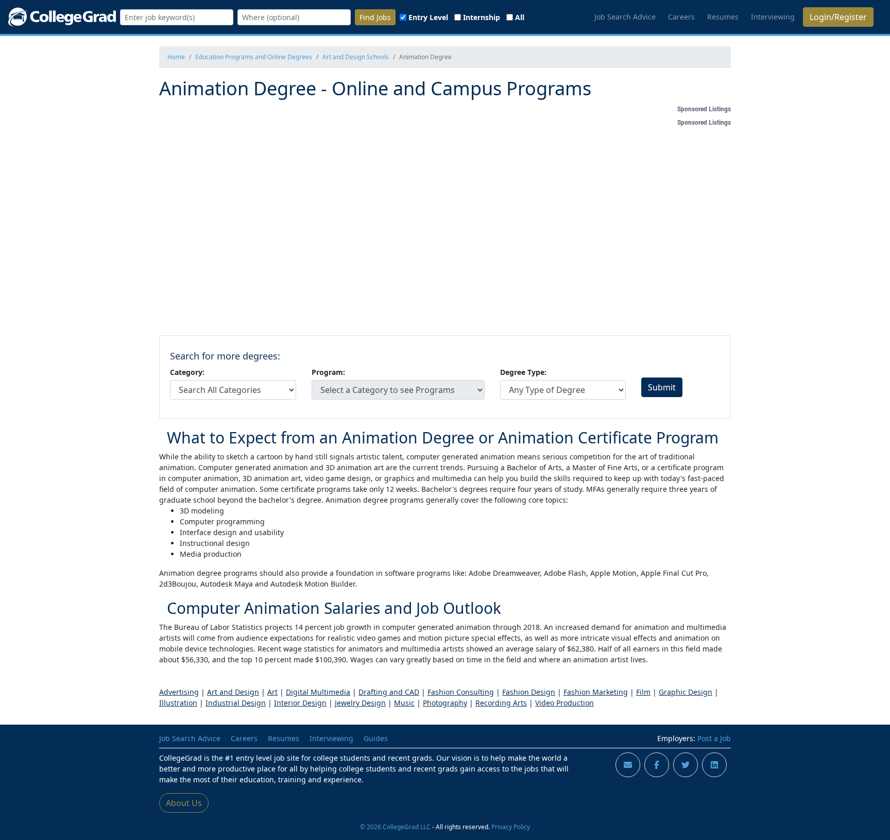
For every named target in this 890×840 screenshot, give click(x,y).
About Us (184, 803)
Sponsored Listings (704, 109)
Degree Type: (523, 372)
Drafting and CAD (388, 692)
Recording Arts (501, 703)
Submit (662, 387)
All (519, 17)
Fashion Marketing (595, 692)
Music (404, 703)
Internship (481, 17)
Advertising (179, 692)
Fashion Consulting (460, 692)
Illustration (178, 703)
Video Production (564, 703)
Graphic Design (685, 692)
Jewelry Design (360, 703)
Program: (328, 372)
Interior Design (300, 703)
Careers (681, 17)
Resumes (723, 17)
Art (272, 692)
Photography (445, 703)
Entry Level (428, 17)
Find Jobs (375, 17)
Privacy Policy (510, 826)
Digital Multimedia (318, 692)
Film (643, 692)
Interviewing (773, 17)
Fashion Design (528, 692)
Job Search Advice (625, 17)
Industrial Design (236, 703)
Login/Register (838, 17)
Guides (376, 738)
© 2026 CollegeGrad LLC (395, 826)
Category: (187, 372)
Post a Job (714, 738)
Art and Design (233, 692)
